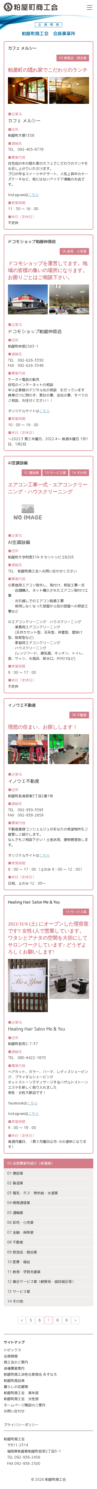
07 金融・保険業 (20, 1232)
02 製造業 (15, 1183)
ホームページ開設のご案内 (25, 1405)
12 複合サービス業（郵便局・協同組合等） (41, 1281)
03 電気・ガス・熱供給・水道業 (32, 1193)
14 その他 (15, 1301)
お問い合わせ (14, 1411)
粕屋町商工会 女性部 (21, 1398)
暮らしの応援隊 (16, 1386)
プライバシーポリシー (21, 1424)
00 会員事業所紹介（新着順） (30, 1163)
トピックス (12, 1350)
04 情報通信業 (18, 1202)
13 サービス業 (18, 1291)
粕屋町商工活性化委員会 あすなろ (30, 1374)
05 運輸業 (15, 1212)
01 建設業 (15, 1173)
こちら (33, 194)
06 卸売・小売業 (20, 1222)
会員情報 (11, 1356)
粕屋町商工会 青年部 (21, 1392)
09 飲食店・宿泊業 (22, 1252)
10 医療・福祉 (18, 1261)
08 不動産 (15, 1242)
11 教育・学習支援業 (24, 1271)
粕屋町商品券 (14, 1380)
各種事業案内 (14, 1368)
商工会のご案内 (16, 1362)
